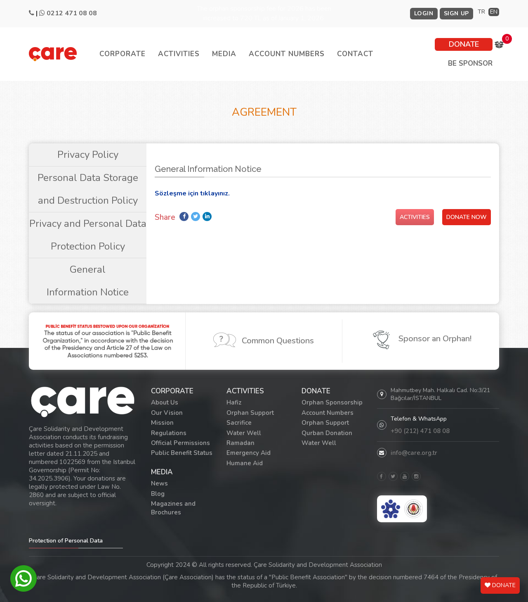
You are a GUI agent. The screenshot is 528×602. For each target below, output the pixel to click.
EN (493, 12)
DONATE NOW (466, 217)
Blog (158, 494)
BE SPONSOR (470, 63)
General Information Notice (88, 281)
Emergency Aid (248, 453)
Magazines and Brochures (173, 508)
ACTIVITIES (179, 54)
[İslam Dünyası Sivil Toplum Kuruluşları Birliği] (413, 509)
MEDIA (224, 54)
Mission (162, 423)
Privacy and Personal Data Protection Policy (87, 235)
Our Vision (167, 413)
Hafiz (233, 402)
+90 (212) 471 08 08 (420, 431)
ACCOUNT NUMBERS (287, 54)
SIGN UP (456, 13)
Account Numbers (328, 413)
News (159, 483)
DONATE (464, 44)
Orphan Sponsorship (332, 402)
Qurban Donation (327, 433)
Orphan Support (250, 413)
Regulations (168, 433)
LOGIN (424, 13)
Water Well (243, 433)
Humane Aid (244, 463)
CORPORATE (122, 54)
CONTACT (355, 54)
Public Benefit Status (181, 453)
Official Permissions (180, 443)
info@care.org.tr (414, 453)
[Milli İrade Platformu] (391, 509)
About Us (164, 402)
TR (481, 12)
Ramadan (240, 443)
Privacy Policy (87, 154)
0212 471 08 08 (72, 13)
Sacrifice (239, 423)
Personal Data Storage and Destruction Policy (88, 189)
